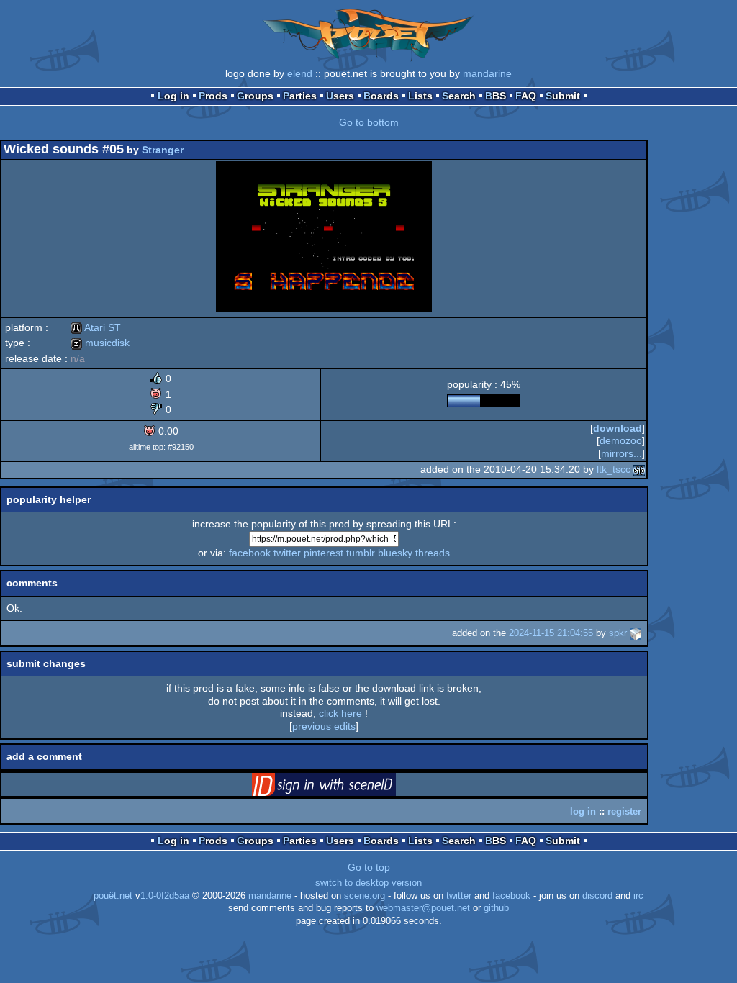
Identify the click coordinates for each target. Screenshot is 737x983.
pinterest (323, 552)
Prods (213, 95)
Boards (381, 95)
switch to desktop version (368, 883)
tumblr (360, 552)
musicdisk (100, 342)
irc (638, 896)
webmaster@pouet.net (423, 908)
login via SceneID (346, 787)
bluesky (395, 552)
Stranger (163, 149)
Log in (173, 95)
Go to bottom (369, 122)
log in (583, 811)
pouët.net (113, 896)
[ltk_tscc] (639, 469)
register (624, 811)
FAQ (525, 95)
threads (432, 552)
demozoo (621, 440)
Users (340, 95)
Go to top (369, 867)
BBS (495, 95)
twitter (287, 552)
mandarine (487, 73)
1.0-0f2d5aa (164, 896)
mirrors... (621, 453)
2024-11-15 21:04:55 (551, 633)
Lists (420, 95)
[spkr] (635, 633)
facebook (250, 552)
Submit (563, 95)
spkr (618, 633)
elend (299, 73)
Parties (300, 95)
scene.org (364, 896)
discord (597, 896)
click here (340, 713)
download (617, 428)
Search (459, 95)
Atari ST (96, 327)
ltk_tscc (613, 469)
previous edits (324, 726)
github (496, 908)
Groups (255, 95)
